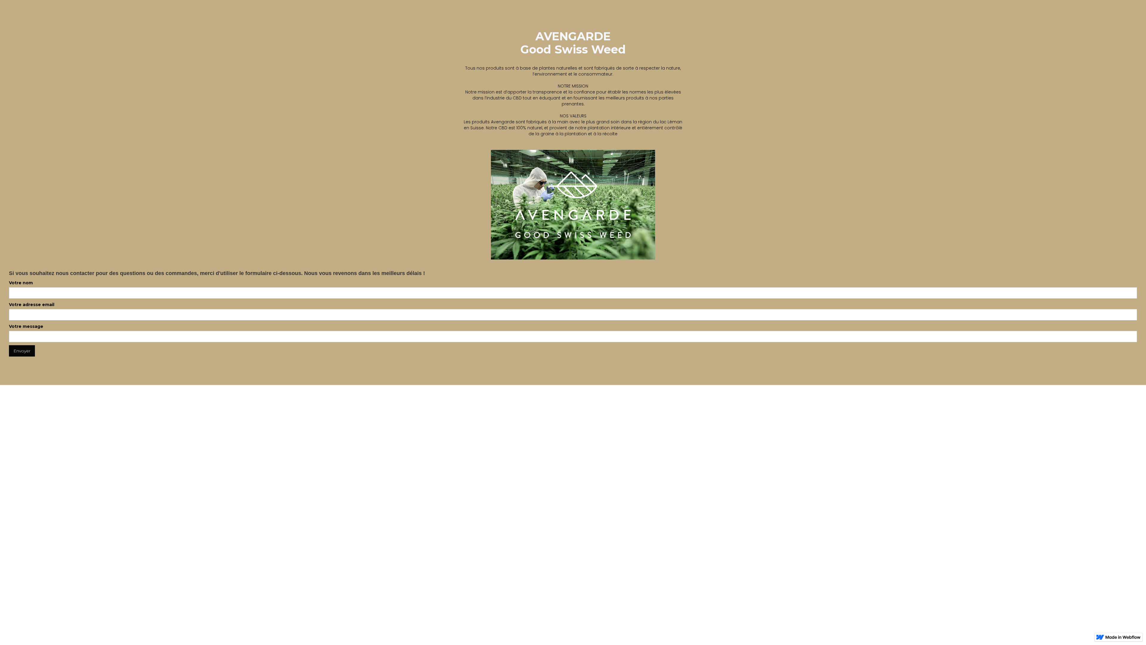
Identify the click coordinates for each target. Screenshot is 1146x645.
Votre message (26, 326)
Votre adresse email (31, 304)
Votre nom (21, 282)
